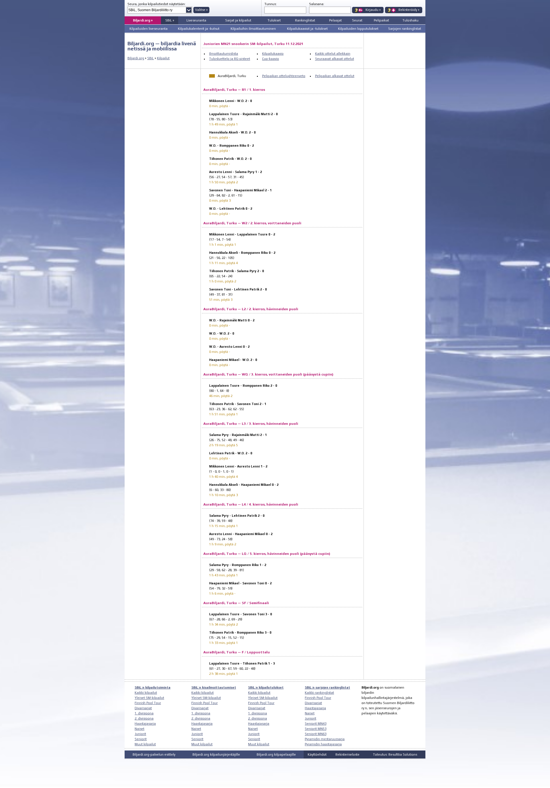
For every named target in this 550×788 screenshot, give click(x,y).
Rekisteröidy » (408, 9)
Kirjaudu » (373, 9)
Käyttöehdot (317, 754)
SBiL (150, 58)
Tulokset (274, 20)
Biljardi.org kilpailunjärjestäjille (216, 754)
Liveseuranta (196, 20)
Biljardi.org (135, 58)
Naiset (139, 728)
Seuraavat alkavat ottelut (334, 58)
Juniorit (140, 734)
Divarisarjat (143, 708)
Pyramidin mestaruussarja (325, 739)
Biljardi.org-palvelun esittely (154, 754)
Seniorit (141, 739)
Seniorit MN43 (315, 723)
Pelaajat (335, 20)
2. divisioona (144, 718)
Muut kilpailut (145, 744)
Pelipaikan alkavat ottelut (334, 76)
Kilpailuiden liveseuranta (148, 28)
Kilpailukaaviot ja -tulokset (307, 28)
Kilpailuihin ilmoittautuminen (253, 28)
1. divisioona (144, 713)
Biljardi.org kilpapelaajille (276, 754)
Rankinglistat (305, 20)
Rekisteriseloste (347, 754)
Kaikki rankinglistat (319, 692)
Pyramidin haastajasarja (323, 744)
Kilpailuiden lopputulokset (358, 28)
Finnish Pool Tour (148, 703)
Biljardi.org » (143, 20)
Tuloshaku (410, 20)
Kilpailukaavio (273, 53)
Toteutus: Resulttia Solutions (395, 754)
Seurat (357, 20)
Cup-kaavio (270, 58)
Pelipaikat (381, 20)
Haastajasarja (145, 723)
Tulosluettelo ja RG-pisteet (229, 58)
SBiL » (169, 20)
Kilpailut (163, 58)
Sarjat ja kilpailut (238, 20)
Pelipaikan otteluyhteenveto (283, 76)
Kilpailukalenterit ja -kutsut (198, 28)
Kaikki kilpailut (146, 692)
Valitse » (201, 9)
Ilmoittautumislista (223, 53)
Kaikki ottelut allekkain (332, 53)
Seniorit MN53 (315, 728)
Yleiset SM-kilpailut (149, 697)
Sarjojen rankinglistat (404, 28)
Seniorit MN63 (315, 734)
